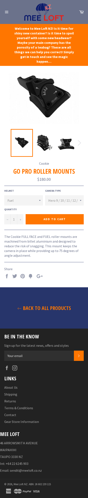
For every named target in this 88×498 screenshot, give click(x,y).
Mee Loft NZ (21, 484)
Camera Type (53, 190)
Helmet (9, 190)
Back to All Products (46, 307)
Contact (10, 415)
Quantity (10, 209)
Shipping (10, 394)
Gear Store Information (21, 421)
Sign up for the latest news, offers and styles (36, 345)
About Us (11, 387)
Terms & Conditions (18, 408)
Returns (10, 401)
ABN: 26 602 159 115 (40, 484)
